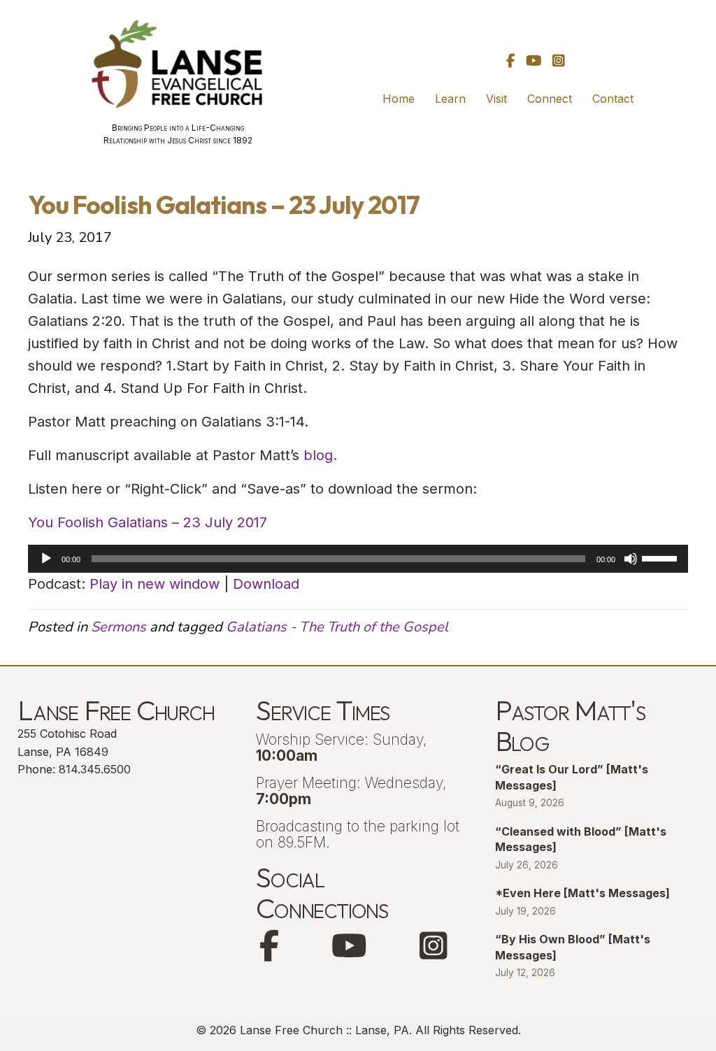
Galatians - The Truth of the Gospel (337, 626)
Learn (450, 99)
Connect (549, 99)
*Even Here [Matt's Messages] (582, 893)
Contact (612, 99)
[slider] (661, 557)
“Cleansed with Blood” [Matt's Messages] (580, 839)
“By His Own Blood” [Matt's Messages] (572, 946)
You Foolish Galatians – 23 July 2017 (147, 522)
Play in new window (155, 583)
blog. (320, 455)
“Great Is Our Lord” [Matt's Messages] (571, 777)
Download (266, 583)
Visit (496, 99)
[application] (358, 559)
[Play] (46, 559)
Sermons (118, 626)
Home (398, 99)
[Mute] (631, 559)
